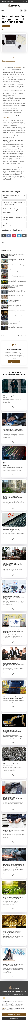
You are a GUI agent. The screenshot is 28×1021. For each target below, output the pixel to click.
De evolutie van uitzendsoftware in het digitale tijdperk (13, 965)
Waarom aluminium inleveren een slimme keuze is (13, 764)
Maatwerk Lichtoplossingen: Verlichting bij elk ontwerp (12, 931)
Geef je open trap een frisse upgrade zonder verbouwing (17, 270)
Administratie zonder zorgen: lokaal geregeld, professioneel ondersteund (12, 564)
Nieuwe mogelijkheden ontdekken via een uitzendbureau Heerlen (13, 665)
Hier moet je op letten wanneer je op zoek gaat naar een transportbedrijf (17, 280)
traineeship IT (17, 67)
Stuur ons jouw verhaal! (14, 349)
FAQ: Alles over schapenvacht (15, 295)
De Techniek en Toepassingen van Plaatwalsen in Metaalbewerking (13, 864)
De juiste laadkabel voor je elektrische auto (14, 301)
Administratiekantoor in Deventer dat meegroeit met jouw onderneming (16, 286)
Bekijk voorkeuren (14, 1018)
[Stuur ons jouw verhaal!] (14, 344)
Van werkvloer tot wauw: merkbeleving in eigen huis (11, 530)
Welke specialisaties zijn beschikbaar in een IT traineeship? (14, 210)
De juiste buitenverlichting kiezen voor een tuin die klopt (16, 311)
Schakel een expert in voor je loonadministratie (15, 306)
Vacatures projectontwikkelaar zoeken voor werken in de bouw (13, 430)
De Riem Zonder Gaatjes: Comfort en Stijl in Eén (13, 831)
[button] (25, 998)
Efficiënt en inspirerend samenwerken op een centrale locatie (12, 497)
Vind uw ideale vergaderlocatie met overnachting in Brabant (13, 898)
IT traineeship (6, 117)
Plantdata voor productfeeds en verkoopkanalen (16, 260)
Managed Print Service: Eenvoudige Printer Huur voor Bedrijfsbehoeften (12, 798)
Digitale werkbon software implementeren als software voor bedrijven (13, 464)
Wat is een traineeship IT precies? (14, 196)
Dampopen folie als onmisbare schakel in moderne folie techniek (16, 291)
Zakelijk (6, 26)
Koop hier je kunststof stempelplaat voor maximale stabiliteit (12, 731)
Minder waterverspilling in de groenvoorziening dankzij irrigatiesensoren (15, 322)
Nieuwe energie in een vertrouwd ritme (13, 396)
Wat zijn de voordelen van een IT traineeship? (14, 225)
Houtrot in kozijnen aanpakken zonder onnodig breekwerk (16, 316)
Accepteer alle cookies (14, 1014)
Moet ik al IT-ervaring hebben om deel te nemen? (14, 203)
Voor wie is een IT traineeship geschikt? (14, 218)
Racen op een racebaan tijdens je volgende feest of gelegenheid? (16, 275)
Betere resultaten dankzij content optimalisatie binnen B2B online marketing (13, 631)
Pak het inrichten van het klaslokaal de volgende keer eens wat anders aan (17, 266)
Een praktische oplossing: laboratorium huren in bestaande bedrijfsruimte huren (13, 598)
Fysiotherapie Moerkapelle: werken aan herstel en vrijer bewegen (16, 326)
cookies (4, 1008)
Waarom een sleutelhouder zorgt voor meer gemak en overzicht (13, 697)
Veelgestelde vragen (8, 61)
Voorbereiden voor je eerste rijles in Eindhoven (16, 255)
